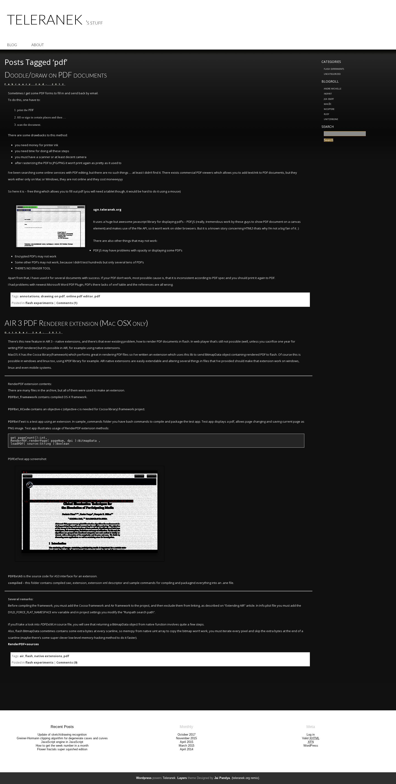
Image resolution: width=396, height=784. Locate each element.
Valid (310, 738)
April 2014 (186, 749)
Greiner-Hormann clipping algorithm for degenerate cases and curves (62, 738)
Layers (182, 778)
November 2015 (186, 738)
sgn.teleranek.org (107, 209)
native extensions (48, 656)
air (22, 656)
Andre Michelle (332, 88)
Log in (311, 734)
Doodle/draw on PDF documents (56, 74)
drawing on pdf (53, 296)
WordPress (310, 745)
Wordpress (143, 778)
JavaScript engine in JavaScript (62, 742)
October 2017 (186, 734)
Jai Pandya (222, 778)
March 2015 (186, 745)
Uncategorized (332, 74)
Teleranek (44, 19)
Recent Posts (62, 727)
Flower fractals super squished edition (62, 749)
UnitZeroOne (331, 119)
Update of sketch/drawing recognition (62, 734)
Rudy (326, 114)
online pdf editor (79, 296)
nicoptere (329, 109)
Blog (12, 44)
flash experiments (334, 69)
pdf (97, 296)
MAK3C (327, 104)
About (37, 44)
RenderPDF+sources (23, 644)
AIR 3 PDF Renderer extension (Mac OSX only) (76, 322)
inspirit (328, 93)
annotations (29, 296)
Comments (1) (66, 303)
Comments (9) (66, 662)
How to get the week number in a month (62, 745)
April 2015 (186, 742)
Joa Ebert (329, 99)
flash (29, 656)
